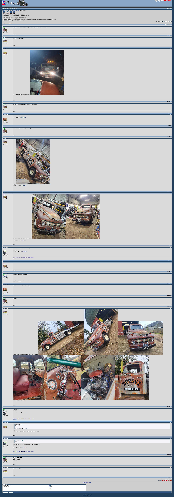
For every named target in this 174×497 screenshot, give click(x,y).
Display (169, 24)
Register (169, 0)
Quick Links (15, 8)
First (166, 21)
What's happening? (8, 10)
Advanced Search (169, 8)
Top (170, 480)
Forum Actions (11, 8)
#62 (170, 37)
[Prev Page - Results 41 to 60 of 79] (168, 21)
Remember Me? (158, 1)
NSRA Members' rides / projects (15, 10)
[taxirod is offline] (5, 276)
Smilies (50, 486)
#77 (170, 438)
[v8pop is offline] (4, 252)
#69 (170, 247)
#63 (170, 48)
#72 (170, 284)
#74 (170, 308)
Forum (3, 7)
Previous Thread (85, 482)
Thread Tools (166, 24)
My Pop (14, 258)
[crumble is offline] (5, 30)
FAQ (7, 8)
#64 (170, 103)
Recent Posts (7, 7)
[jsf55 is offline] (5, 119)
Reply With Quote (169, 101)
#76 (170, 422)
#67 (170, 138)
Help (166, 0)
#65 (170, 114)
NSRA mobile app (23, 117)
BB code (50, 485)
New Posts (4, 8)
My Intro (16, 258)
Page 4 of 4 (163, 21)
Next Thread (89, 482)
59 (6, 123)
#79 (170, 467)
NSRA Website (12, 7)
